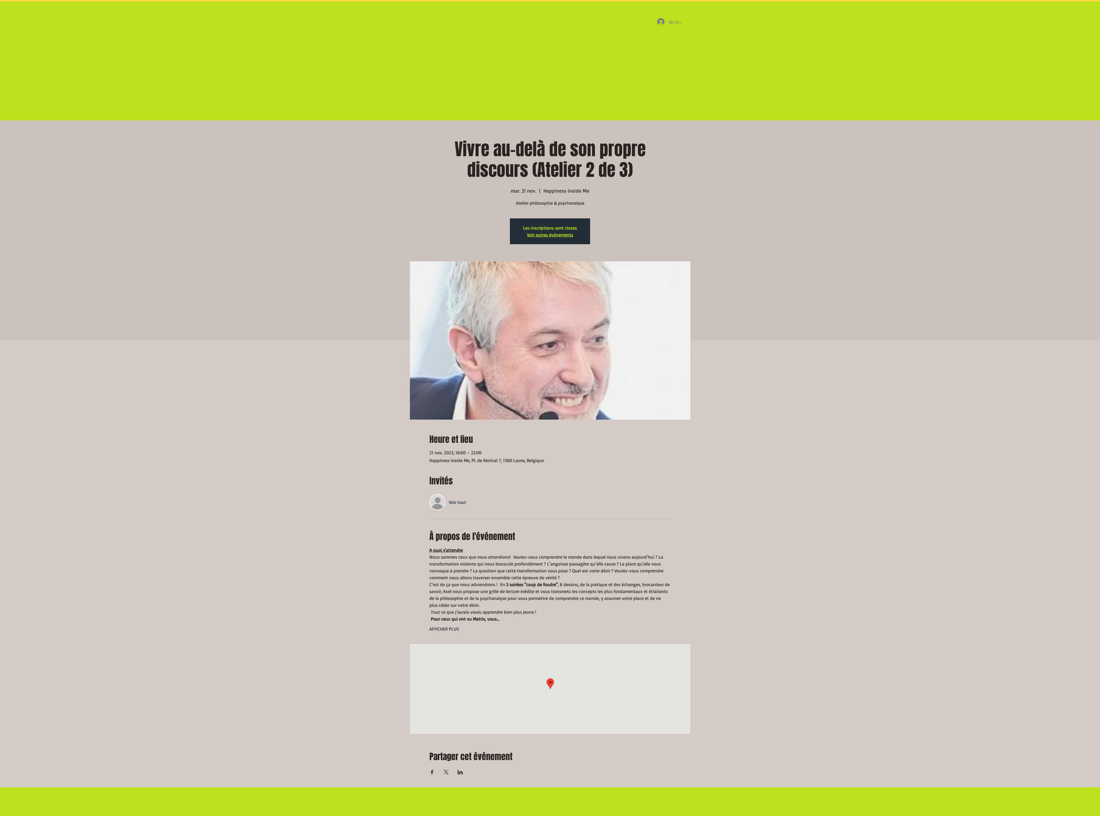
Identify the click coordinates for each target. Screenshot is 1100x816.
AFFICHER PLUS (444, 629)
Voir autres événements (550, 235)
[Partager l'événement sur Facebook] (432, 772)
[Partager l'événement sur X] (446, 772)
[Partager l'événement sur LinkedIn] (460, 772)
